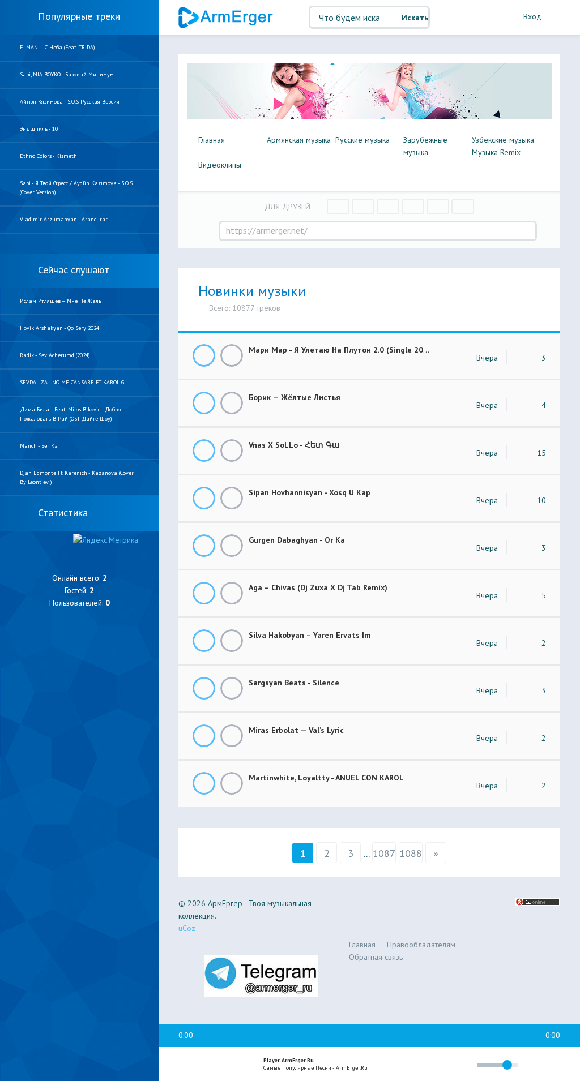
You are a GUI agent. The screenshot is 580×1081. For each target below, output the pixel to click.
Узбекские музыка (503, 140)
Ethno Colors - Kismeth (48, 156)
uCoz (186, 928)
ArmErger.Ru (226, 17)
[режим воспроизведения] (420, 1066)
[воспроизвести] (210, 1064)
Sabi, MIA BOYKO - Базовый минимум (67, 74)
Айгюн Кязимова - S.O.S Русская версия (70, 101)
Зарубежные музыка (425, 146)
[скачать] (231, 355)
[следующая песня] (234, 1064)
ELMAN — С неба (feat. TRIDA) (57, 47)
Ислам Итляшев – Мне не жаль (60, 300)
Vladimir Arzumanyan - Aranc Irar (64, 219)
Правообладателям (421, 945)
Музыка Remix (496, 152)
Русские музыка (362, 140)
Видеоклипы (219, 165)
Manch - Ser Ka (39, 445)
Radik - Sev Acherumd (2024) (55, 355)
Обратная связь (376, 957)
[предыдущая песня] (186, 1064)
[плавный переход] (393, 1067)
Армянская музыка (299, 140)
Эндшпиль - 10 (39, 128)
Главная (211, 140)
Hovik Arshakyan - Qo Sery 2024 (59, 328)
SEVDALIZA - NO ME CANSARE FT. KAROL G (72, 382)
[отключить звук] (463, 1065)
